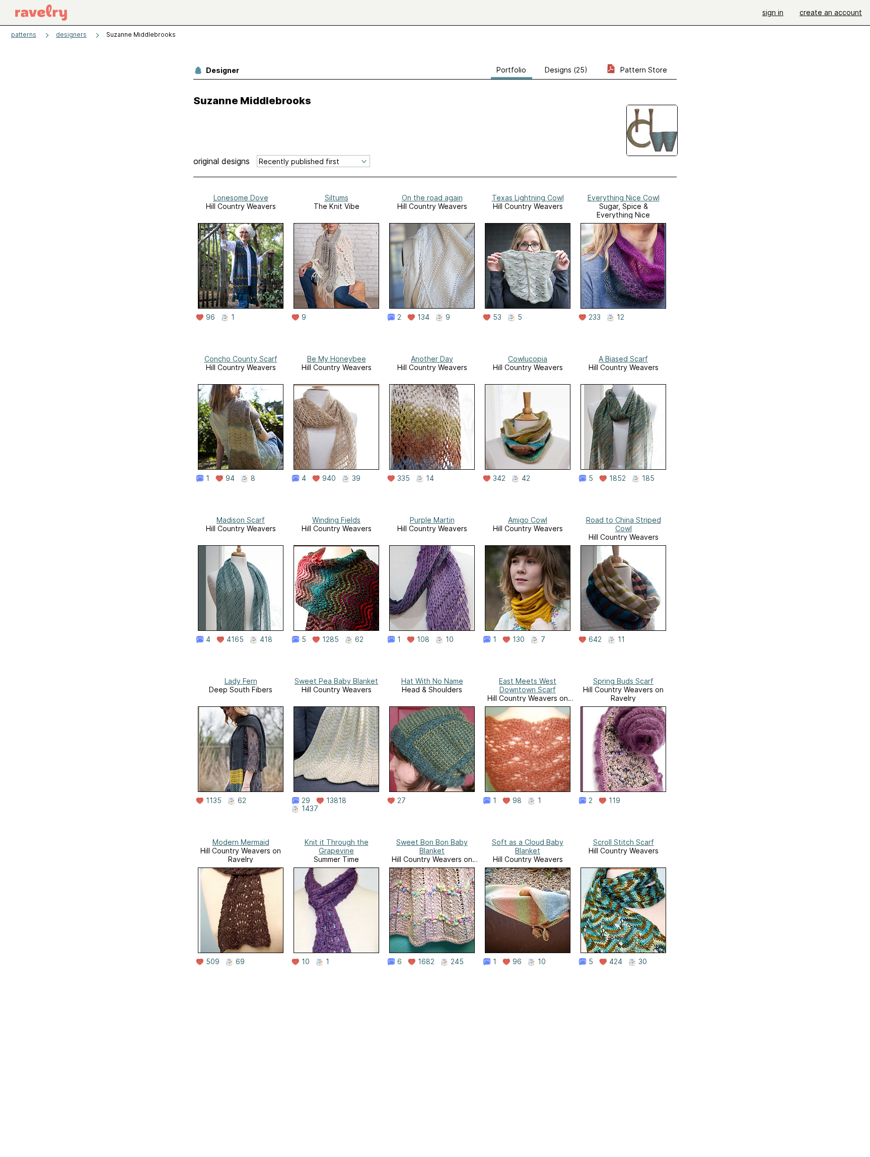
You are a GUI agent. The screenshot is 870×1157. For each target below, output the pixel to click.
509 (213, 962)
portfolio (511, 69)
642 (595, 639)
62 (359, 639)
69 (240, 962)
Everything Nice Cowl (624, 197)
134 (423, 317)
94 (230, 478)
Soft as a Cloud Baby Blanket (527, 846)
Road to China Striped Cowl (623, 524)
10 (450, 639)
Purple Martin (432, 520)
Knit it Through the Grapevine (337, 846)
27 (401, 801)
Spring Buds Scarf (623, 681)
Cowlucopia (527, 358)
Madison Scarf (240, 520)
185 (648, 478)
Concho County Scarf (240, 358)
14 (430, 478)
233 (595, 317)
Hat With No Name (432, 681)
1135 (214, 801)
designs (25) (566, 69)
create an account (831, 12)
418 (266, 639)
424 (615, 962)
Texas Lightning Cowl (528, 197)
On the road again (432, 197)
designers (71, 34)
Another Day (432, 358)
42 (526, 478)
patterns (23, 34)
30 (642, 962)
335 (403, 478)
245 (457, 962)
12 (620, 317)
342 (499, 478)
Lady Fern (241, 681)
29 (306, 801)
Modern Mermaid (240, 842)
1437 (310, 809)
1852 (617, 478)
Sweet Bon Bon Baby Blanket (432, 846)
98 (517, 801)
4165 (235, 639)
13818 (336, 801)
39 (356, 478)
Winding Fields (336, 520)
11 (621, 639)
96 (210, 317)
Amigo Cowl (527, 520)
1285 (330, 639)
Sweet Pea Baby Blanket (336, 681)
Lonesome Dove (240, 197)
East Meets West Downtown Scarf (527, 685)
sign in (772, 12)
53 (497, 317)
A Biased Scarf (623, 358)
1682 (426, 962)
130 (519, 639)
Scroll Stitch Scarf (623, 842)
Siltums (336, 197)
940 (329, 478)
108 (423, 639)
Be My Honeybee (336, 358)
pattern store (642, 69)
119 (614, 801)
